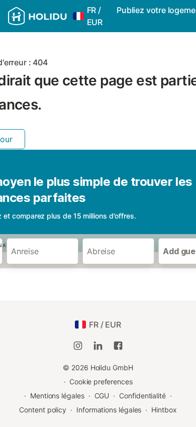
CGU (102, 395)
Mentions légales (57, 395)
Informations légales (108, 409)
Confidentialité (142, 395)
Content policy (42, 409)
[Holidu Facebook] (118, 346)
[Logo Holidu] (37, 16)
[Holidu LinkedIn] (98, 346)
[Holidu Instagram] (78, 346)
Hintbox (163, 409)
